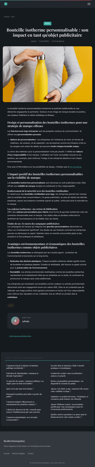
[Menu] (89, 4)
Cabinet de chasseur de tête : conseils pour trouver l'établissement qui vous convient (23, 410)
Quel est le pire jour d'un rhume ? (20, 389)
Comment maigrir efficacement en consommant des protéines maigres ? (21, 403)
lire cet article (75, 167)
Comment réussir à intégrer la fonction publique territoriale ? (22, 366)
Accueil (6, 17)
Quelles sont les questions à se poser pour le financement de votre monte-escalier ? (69, 415)
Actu (12, 17)
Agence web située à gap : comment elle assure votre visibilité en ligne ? (70, 390)
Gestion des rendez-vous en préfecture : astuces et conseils (67, 374)
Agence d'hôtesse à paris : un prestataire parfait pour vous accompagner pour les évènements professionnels (67, 406)
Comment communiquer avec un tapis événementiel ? (21, 418)
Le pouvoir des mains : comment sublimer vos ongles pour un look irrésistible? (25, 382)
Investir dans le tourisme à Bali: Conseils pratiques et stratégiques (67, 366)
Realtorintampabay (14, 440)
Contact (31, 453)
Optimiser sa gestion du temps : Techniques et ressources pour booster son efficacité (69, 397)
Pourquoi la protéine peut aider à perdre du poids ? (24, 395)
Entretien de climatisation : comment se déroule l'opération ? (22, 374)
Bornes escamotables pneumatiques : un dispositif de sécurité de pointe (67, 382)
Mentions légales (18, 453)
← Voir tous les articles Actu (19, 336)
